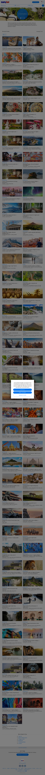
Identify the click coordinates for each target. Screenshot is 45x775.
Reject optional (22, 392)
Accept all (22, 389)
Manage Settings (22, 395)
